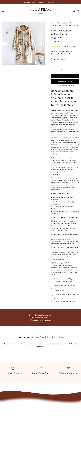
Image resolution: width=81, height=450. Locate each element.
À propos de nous (49, 408)
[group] (40, 2)
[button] (73, 10)
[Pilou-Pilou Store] (40, 11)
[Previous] (5, 44)
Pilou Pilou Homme (9, 408)
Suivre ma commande (50, 415)
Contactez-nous (48, 404)
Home (53, 23)
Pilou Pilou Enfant (8, 411)
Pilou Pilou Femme (63, 23)
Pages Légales (47, 411)
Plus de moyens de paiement (65, 85)
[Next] (42, 44)
